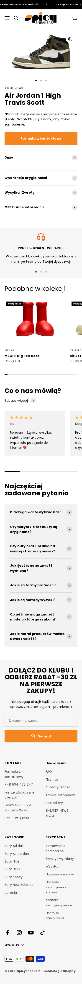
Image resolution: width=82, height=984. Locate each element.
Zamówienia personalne (55, 848)
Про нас (52, 779)
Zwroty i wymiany (60, 858)
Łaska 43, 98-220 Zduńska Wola (18, 807)
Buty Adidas (14, 846)
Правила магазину (60, 874)
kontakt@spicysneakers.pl (19, 795)
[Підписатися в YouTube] (31, 932)
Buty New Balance (19, 884)
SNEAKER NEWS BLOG (57, 813)
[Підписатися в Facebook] (8, 932)
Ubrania (11, 892)
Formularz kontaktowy (40, 138)
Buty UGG (12, 869)
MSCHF (9, 350)
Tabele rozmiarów (60, 795)
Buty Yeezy (14, 877)
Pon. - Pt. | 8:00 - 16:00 (18, 820)
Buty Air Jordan (17, 853)
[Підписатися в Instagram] (19, 932)
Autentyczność (58, 787)
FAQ (49, 771)
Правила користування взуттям (56, 887)
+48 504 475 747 (19, 784)
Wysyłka (52, 866)
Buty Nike (12, 861)
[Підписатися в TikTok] (42, 932)
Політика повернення (55, 915)
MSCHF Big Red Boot (22, 356)
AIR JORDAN (14, 88)
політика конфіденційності (59, 902)
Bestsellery (54, 803)
